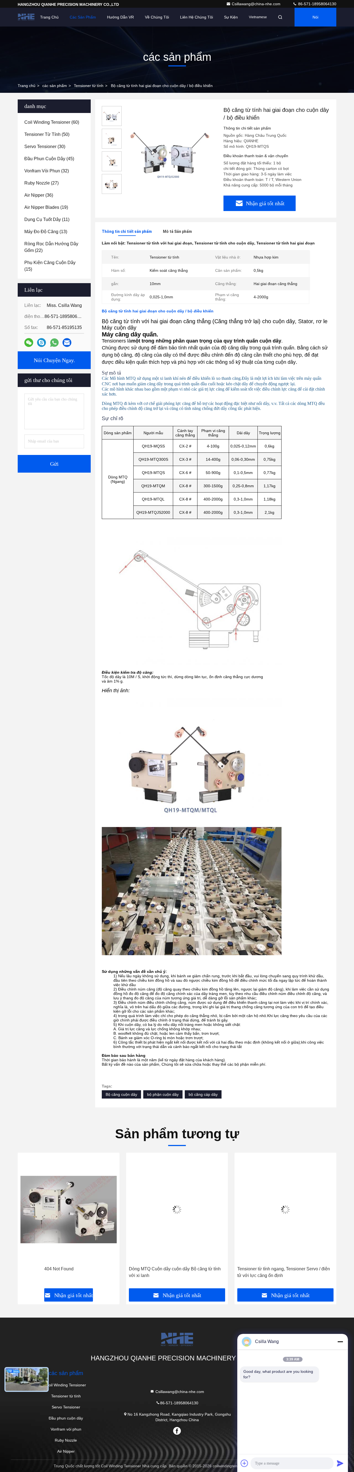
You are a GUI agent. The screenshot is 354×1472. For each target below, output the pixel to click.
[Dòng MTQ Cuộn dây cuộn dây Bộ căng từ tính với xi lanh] (177, 1209)
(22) (51, 247)
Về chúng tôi (157, 17)
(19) (46, 207)
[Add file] (244, 1463)
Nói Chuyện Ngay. (315, 21)
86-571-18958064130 (316, 4)
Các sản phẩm (83, 17)
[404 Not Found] (68, 1209)
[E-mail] (67, 342)
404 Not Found (59, 1268)
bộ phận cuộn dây (163, 1094)
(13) (45, 231)
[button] (28, 1223)
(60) (51, 122)
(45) (49, 158)
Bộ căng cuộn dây (121, 1094)
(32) (46, 170)
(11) (46, 219)
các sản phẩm (54, 85)
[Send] (340, 1463)
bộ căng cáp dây (203, 1094)
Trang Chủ (49, 17)
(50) (46, 134)
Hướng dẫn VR (120, 17)
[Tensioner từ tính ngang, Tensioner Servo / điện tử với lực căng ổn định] (285, 1209)
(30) (44, 146)
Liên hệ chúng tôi (196, 17)
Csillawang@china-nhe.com (257, 4)
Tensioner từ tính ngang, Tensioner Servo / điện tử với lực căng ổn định (283, 1272)
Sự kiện (231, 17)
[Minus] (340, 1341)
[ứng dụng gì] (54, 342)
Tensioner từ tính (88, 85)
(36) (38, 195)
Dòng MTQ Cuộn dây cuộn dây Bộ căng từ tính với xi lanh (175, 1272)
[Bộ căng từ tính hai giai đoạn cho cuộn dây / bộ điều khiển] (170, 152)
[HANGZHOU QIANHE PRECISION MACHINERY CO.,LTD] (26, 17)
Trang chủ (26, 85)
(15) (50, 266)
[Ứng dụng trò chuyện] (41, 342)
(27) (41, 183)
